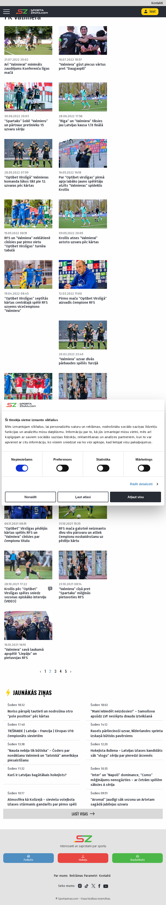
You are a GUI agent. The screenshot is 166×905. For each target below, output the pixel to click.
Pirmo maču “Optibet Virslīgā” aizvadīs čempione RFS (83, 300)
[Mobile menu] (7, 11)
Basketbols (137, 859)
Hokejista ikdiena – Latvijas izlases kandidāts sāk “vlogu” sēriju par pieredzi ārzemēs (127, 753)
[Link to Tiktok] (86, 886)
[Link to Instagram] (80, 886)
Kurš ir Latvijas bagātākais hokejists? (37, 775)
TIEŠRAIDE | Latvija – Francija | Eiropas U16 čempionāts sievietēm (41, 733)
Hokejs (83, 859)
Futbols (28, 859)
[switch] (62, 468)
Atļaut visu (136, 497)
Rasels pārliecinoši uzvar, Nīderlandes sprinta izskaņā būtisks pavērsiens (127, 733)
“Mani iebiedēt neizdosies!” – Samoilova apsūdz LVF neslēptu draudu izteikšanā (123, 713)
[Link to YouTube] (105, 886)
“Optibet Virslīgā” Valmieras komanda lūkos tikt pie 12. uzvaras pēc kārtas (26, 181)
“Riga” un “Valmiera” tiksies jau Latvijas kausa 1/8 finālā (81, 123)
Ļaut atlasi (83, 497)
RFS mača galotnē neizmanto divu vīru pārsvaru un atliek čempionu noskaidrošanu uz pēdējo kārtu (82, 534)
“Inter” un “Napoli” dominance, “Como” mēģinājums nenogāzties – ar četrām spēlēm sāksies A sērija (126, 780)
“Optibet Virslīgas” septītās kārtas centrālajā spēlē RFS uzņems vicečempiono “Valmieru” (26, 304)
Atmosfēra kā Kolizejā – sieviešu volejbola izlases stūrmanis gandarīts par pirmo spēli (42, 802)
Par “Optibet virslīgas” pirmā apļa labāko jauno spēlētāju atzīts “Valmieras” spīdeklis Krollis (81, 183)
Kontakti (157, 3)
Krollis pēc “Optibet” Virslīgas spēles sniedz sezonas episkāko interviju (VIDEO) (25, 595)
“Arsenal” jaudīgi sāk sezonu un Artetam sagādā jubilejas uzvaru (123, 802)
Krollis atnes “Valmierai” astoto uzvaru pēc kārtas (79, 240)
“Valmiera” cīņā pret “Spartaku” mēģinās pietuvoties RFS (75, 593)
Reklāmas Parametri (83, 876)
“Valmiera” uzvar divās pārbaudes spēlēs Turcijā (78, 361)
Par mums (61, 876)
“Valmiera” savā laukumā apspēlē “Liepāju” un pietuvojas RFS (24, 654)
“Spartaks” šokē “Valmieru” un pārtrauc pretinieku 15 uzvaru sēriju (26, 125)
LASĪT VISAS (80, 814)
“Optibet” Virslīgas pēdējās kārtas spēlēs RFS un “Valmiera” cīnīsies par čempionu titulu (26, 534)
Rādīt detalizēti (141, 484)
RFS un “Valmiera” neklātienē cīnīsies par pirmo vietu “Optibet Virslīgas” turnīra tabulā (27, 244)
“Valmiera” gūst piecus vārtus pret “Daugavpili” (82, 66)
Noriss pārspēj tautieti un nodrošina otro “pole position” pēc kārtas (40, 713)
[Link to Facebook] (99, 886)
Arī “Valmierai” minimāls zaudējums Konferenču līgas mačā (26, 68)
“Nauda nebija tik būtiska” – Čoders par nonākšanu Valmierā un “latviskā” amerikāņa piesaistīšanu (43, 755)
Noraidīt (30, 497)
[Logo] (31, 11)
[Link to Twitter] (93, 886)
